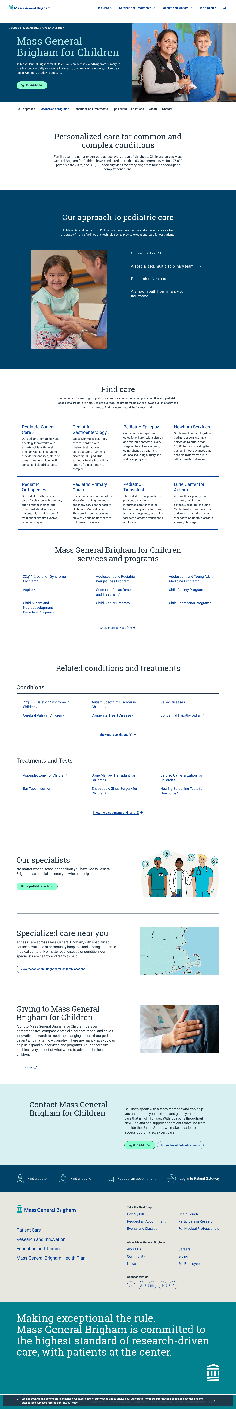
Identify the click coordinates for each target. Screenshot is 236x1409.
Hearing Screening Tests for (182, 791)
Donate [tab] (153, 109)
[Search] (224, 7)
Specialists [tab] (119, 109)
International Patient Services (180, 1145)
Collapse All (154, 253)
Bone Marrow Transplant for (113, 777)
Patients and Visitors (174, 7)
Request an (146, 1221)
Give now (26, 1067)
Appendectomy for (44, 775)
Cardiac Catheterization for (181, 777)
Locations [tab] (137, 109)
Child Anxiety (186, 590)
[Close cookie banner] (214, 1400)
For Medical (198, 1229)
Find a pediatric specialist (37, 886)
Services (14, 27)
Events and (142, 1229)
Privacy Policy (69, 1402)
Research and (41, 1239)
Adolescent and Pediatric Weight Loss (115, 579)
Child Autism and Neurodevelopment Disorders (38, 607)
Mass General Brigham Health (51, 1258)
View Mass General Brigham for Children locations (53, 969)
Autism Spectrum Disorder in (114, 704)
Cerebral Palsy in (42, 715)
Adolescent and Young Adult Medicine (191, 579)
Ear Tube (37, 789)
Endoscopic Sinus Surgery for (114, 791)
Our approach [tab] (26, 109)
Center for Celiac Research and (117, 592)
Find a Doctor (207, 7)
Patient (29, 1230)
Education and (39, 1248)
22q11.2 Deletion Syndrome (44, 579)
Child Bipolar (113, 603)
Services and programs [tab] (54, 109)
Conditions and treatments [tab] (91, 109)
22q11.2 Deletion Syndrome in (46, 704)
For (189, 1264)
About (134, 1249)
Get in (188, 1214)
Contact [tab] (167, 109)
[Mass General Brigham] (29, 7)
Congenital (181, 715)
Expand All (137, 253)
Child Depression (189, 603)
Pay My (135, 1214)
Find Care (102, 7)
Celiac (171, 702)
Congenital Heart (111, 715)
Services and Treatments (135, 7)
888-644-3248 (34, 85)
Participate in (196, 1221)
